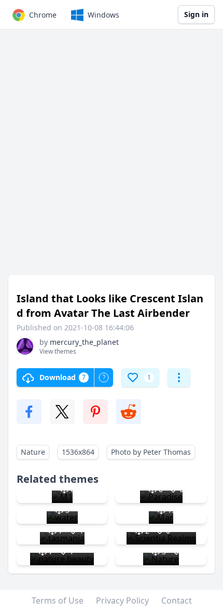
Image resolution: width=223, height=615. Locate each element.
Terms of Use (57, 600)
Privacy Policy (122, 600)
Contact (176, 600)
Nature (33, 452)
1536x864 (78, 452)
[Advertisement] (111, 157)
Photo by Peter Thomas (151, 452)
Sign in (196, 14)
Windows (103, 15)
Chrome (43, 15)
